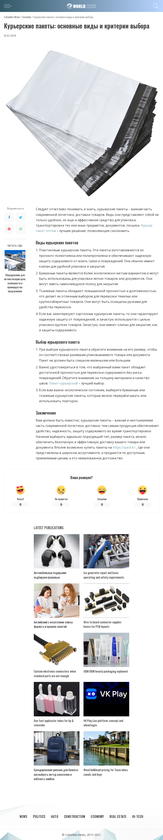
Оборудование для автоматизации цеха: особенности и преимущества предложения (15, 283)
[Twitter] (20, 217)
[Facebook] (9, 217)
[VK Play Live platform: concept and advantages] (106, 699)
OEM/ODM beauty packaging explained (105, 671)
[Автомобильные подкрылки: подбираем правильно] (57, 551)
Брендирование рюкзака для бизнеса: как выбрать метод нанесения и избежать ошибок (56, 774)
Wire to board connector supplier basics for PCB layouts (102, 624)
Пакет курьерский (63, 383)
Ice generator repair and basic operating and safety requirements (103, 574)
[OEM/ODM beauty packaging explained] (106, 650)
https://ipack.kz (124, 447)
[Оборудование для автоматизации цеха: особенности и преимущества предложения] (15, 260)
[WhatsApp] (20, 229)
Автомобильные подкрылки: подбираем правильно (50, 574)
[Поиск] (155, 6)
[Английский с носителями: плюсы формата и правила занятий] (57, 600)
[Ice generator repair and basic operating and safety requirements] (106, 551)
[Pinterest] (9, 229)
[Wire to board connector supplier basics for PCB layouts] (106, 600)
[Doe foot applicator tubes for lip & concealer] (57, 699)
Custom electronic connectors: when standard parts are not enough (55, 673)
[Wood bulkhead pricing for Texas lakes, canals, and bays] (106, 748)
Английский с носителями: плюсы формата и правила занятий (53, 624)
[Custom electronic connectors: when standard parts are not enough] (57, 650)
